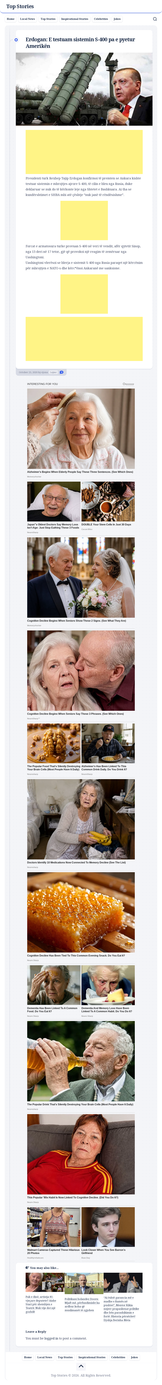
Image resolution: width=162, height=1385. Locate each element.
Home (10, 18)
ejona (44, 372)
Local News (27, 18)
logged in (51, 1338)
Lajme (53, 372)
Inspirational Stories (74, 18)
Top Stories (20, 6)
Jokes (117, 18)
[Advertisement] (84, 152)
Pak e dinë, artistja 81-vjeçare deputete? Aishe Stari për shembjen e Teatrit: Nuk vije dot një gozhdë (41, 1304)
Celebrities (101, 18)
